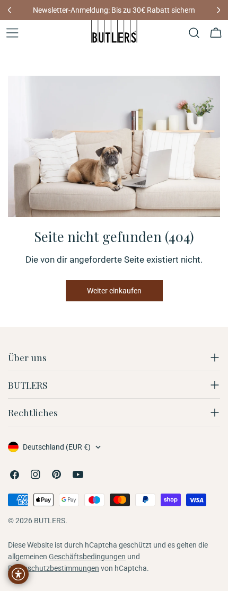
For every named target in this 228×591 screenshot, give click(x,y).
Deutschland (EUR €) (57, 447)
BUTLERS (49, 520)
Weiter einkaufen (114, 290)
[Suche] (194, 32)
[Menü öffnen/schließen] (12, 32)
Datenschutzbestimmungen (53, 568)
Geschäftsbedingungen (87, 556)
